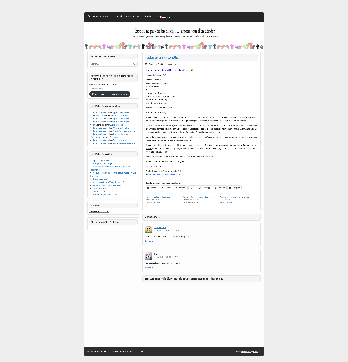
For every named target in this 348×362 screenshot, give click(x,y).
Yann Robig (160, 227)
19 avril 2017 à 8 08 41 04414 (166, 257)
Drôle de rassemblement (124, 143)
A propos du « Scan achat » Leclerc (197, 197)
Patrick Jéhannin (100, 112)
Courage (256, 351)
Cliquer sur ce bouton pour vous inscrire (109, 94)
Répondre (149, 241)
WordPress (246, 351)
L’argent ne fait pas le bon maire (107, 185)
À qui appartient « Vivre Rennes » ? (108, 182)
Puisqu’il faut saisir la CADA (158, 197)
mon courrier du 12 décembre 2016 (165, 174)
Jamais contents (100, 191)
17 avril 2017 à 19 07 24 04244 (167, 230)
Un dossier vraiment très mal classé (234, 197)
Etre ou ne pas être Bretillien (105, 222)
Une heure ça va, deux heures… (107, 194)
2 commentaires (170, 64)
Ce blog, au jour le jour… (99, 16)
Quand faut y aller (121, 112)
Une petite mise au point (124, 131)
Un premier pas (100, 179)
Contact (149, 16)
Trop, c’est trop (119, 140)
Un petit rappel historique (127, 16)
